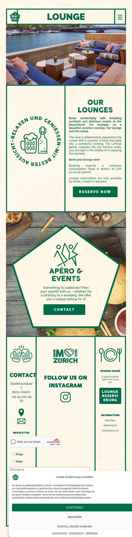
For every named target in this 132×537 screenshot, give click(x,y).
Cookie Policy (59, 533)
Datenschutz (76, 533)
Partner (110, 420)
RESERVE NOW (95, 192)
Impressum (91, 533)
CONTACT (64, 310)
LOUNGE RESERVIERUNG (110, 396)
